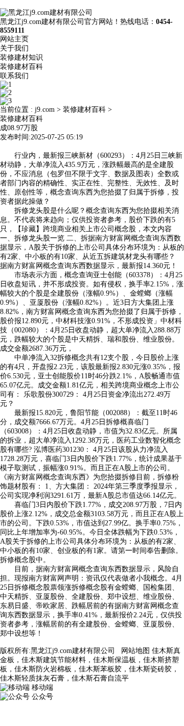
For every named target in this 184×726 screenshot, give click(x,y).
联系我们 (14, 76)
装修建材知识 (21, 57)
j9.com (45, 109)
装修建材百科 (21, 66)
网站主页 (14, 39)
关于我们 (14, 48)
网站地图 (135, 651)
